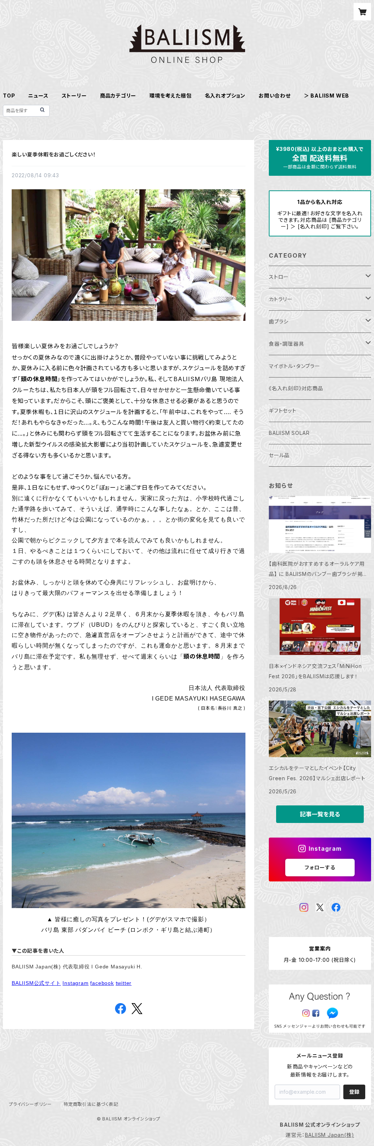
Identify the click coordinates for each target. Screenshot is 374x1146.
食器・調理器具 (286, 344)
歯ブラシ (279, 321)
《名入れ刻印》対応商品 (296, 388)
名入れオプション (225, 95)
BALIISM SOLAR (289, 433)
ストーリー (74, 95)
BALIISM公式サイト (36, 983)
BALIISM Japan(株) (329, 1135)
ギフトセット (283, 410)
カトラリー (281, 299)
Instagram (75, 983)
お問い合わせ (275, 95)
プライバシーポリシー (30, 1104)
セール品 (279, 455)
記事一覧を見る (320, 814)
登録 (354, 1092)
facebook (102, 983)
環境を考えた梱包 (170, 95)
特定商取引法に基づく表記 (91, 1104)
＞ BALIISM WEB (326, 95)
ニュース (38, 95)
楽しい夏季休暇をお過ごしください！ (54, 154)
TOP (9, 95)
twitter (124, 983)
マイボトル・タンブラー (294, 366)
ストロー (279, 277)
